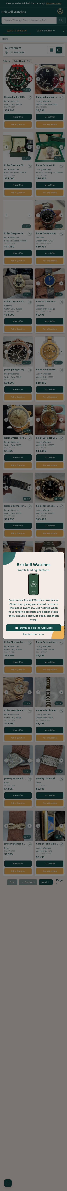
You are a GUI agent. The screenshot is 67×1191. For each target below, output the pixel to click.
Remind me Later (33, 634)
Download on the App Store (36, 627)
